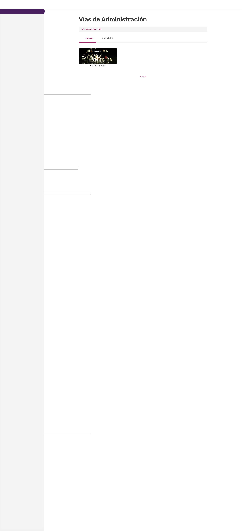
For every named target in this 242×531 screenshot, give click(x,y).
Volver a (143, 76)
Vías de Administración (91, 29)
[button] (121, 346)
